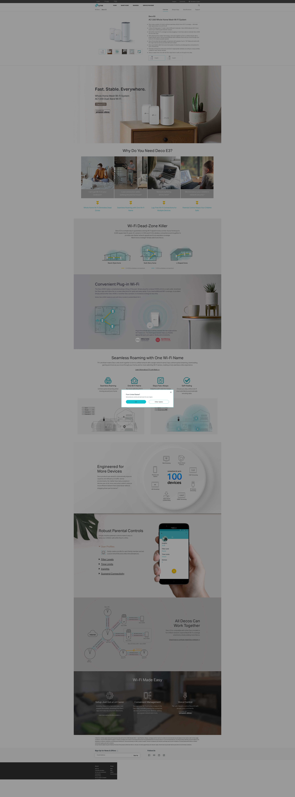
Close (171, 392)
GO (136, 402)
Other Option (159, 402)
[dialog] (147, 398)
